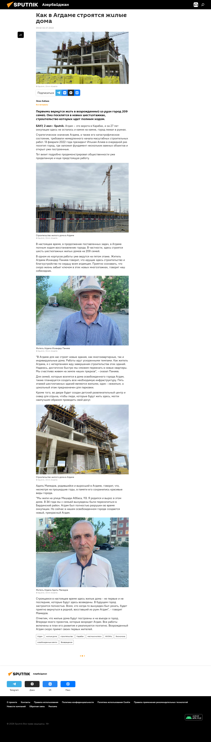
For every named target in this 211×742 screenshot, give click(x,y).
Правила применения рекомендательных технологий (161, 702)
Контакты (25, 702)
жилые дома (51, 636)
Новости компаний (16, 706)
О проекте (12, 702)
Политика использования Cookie (113, 702)
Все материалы (42, 105)
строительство (67, 636)
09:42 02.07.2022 (45, 27)
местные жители (94, 636)
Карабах (80, 636)
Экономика (120, 636)
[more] (21, 35)
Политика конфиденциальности (78, 702)
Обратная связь (37, 706)
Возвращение (66, 642)
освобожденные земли (47, 642)
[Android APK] (193, 717)
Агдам (39, 636)
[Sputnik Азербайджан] (23, 8)
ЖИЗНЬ (108, 636)
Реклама (53, 706)
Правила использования (46, 702)
